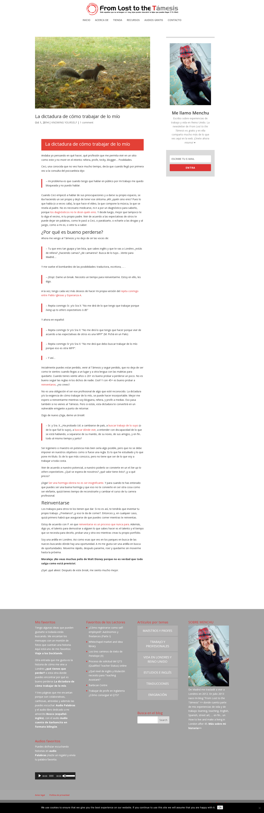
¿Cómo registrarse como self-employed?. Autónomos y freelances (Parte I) (106, 632)
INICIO (86, 20)
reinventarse (48, 384)
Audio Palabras (65, 705)
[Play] (39, 776)
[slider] (70, 775)
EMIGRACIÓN (157, 695)
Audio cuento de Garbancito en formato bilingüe (51, 722)
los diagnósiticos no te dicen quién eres (73, 212)
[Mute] (64, 776)
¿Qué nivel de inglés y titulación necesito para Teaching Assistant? (107, 675)
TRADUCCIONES (157, 684)
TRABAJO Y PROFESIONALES (157, 644)
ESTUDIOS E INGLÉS (158, 672)
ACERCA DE (101, 20)
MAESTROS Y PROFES (157, 631)
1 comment (86, 122)
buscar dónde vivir (85, 429)
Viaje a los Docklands (48, 653)
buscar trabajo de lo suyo (123, 425)
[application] (55, 775)
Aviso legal (40, 795)
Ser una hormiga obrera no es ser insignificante (75, 483)
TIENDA (117, 20)
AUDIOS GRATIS (153, 20)
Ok (220, 807)
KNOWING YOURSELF (64, 122)
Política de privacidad (59, 795)
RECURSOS (133, 20)
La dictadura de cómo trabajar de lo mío (77, 116)
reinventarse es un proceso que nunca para (104, 524)
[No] (259, 808)
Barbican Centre (98, 685)
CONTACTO (174, 20)
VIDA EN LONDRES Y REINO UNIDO (157, 659)
